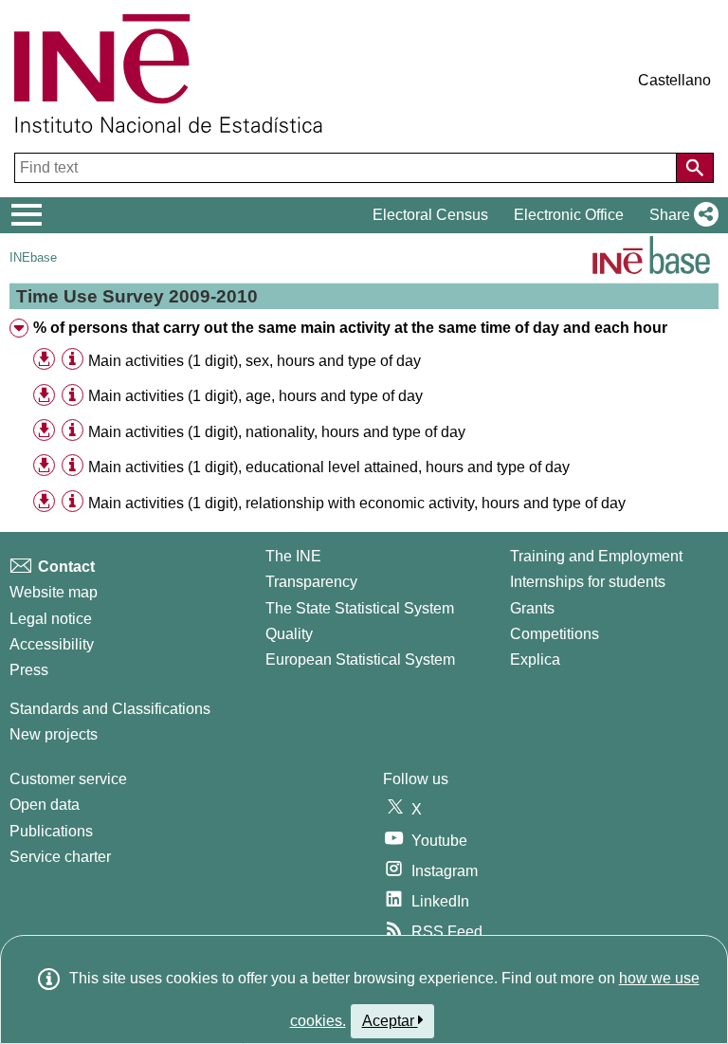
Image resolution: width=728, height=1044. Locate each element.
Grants (532, 608)
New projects (53, 734)
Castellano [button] (674, 80)
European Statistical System (360, 659)
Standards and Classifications (109, 709)
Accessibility (51, 644)
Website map (53, 592)
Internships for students (587, 582)
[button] (680, 215)
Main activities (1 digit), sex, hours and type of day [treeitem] (254, 361)
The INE (293, 556)
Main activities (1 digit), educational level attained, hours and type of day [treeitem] (329, 467)
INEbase (33, 257)
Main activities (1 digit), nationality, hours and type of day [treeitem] (276, 432)
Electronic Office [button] (569, 215)
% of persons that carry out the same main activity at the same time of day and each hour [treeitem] (350, 328)
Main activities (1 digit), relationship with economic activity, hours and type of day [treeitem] (357, 503)
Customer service (68, 779)
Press (28, 670)
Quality (289, 634)
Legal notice (50, 619)
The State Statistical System (359, 608)
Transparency (311, 582)
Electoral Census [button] (430, 215)
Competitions (554, 634)
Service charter (60, 857)
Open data (44, 805)
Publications (51, 831)
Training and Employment (596, 556)
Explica (535, 659)
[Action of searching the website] (695, 168)
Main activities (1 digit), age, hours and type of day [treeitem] (255, 396)
